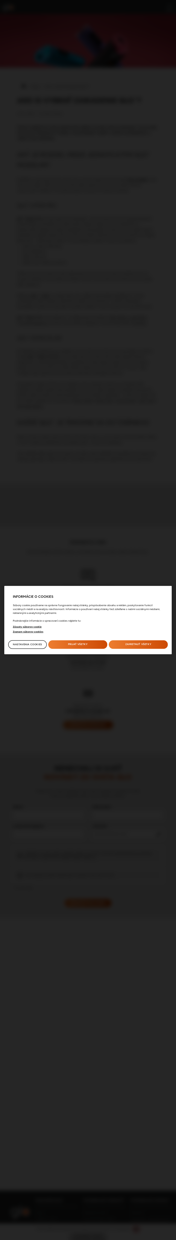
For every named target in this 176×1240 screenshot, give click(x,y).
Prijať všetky (78, 644)
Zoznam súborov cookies (28, 632)
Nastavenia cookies (27, 645)
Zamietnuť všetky (138, 644)
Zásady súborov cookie (27, 627)
